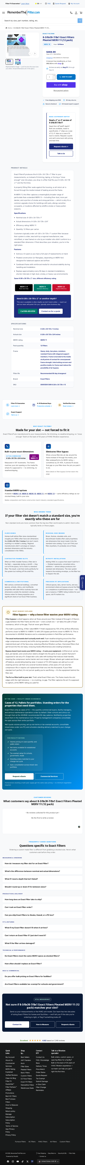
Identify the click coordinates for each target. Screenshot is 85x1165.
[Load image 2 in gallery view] (18, 62)
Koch (23, 1063)
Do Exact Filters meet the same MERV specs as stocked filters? (32, 956)
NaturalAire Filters (27, 1085)
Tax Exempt (40, 1079)
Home (10, 28)
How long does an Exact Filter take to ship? (23, 899)
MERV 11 (40, 494)
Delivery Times (41, 1066)
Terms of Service (12, 1126)
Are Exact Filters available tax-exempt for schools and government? (34, 984)
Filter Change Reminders (41, 1088)
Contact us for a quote (50, 311)
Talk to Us (61, 153)
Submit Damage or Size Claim (42, 1082)
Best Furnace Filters (10, 1100)
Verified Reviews (12, 1075)
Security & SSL (62, 1153)
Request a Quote (19, 776)
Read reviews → (68, 406)
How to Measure (42, 1025)
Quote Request (60, 3)
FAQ (49, 3)
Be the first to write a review (42, 818)
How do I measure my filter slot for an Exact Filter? (26, 863)
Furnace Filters (20, 1142)
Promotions (10, 1093)
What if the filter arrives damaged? (20, 943)
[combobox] (42, 20)
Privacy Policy (11, 1135)
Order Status (40, 1072)
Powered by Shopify (12, 1156)
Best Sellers (25, 1057)
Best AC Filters (11, 1096)
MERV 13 (61, 288)
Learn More (25, 3)
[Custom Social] (32, 1161)
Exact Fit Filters (26, 1082)
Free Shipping (41, 1153)
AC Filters (32, 1142)
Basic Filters (25, 1073)
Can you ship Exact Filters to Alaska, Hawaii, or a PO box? (29, 915)
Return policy (10, 1111)
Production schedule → (44, 406)
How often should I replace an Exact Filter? (23, 964)
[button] (3, 12)
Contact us (43, 1156)
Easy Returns (52, 1153)
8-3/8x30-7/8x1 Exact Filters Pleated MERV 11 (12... (32, 28)
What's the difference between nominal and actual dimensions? (32, 871)
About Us (9, 1060)
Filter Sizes (25, 1066)
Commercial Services (49, 776)
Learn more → (15, 406)
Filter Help (72, 1153)
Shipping (49, 57)
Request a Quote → (61, 146)
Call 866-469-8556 (27, 311)
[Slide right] (35, 53)
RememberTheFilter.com (18, 1153)
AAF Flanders (26, 1060)
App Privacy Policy (10, 1130)
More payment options (61, 90)
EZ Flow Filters (26, 1079)
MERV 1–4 (17, 494)
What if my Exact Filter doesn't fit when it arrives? (26, 928)
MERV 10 (32, 494)
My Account (75, 3)
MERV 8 (42, 288)
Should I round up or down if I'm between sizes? (25, 887)
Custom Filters (26, 1076)
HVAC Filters (42, 1142)
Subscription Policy (10, 1121)
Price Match (40, 1069)
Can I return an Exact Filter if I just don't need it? (25, 935)
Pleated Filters (26, 1070)
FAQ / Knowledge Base (42, 1061)
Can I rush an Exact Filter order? (19, 907)
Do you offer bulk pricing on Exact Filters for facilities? (28, 976)
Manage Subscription (10, 1115)
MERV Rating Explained (10, 1070)
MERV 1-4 (23, 288)
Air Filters (53, 1142)
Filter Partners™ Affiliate (11, 1088)
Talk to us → (15, 415)
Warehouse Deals (27, 1088)
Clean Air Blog (11, 1078)
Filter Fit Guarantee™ (10, 1082)
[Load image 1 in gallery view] (9, 62)
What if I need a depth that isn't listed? (21, 879)
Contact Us (17, 1025)
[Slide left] (30, 53)
